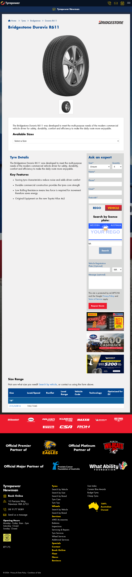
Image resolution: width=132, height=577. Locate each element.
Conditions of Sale (34, 573)
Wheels (56, 506)
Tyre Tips (56, 502)
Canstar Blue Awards (96, 489)
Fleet (54, 553)
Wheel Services (59, 536)
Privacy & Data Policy (18, 573)
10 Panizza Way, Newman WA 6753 (18, 503)
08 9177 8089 (16, 509)
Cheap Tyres (92, 496)
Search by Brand (59, 496)
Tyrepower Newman (68, 9)
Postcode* (93, 197)
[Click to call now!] (109, 3)
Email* (92, 189)
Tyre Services (57, 533)
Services (56, 516)
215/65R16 (15, 406)
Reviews (56, 560)
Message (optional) (97, 274)
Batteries (55, 523)
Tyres (54, 486)
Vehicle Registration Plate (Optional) (97, 264)
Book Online (58, 550)
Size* (91, 163)
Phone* (92, 180)
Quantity (116, 163)
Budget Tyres (92, 492)
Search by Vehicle (60, 489)
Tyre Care (56, 499)
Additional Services (60, 539)
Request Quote (97, 306)
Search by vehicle (48, 384)
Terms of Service (95, 299)
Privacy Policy (108, 296)
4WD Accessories (60, 519)
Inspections (56, 526)
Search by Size (58, 492)
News (55, 557)
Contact (56, 546)
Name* (92, 171)
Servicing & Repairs (60, 529)
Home (13, 20)
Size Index (92, 486)
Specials (56, 543)
